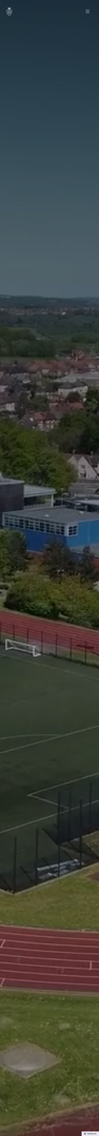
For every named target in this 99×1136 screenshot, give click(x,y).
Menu (87, 11)
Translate (92, 1134)
